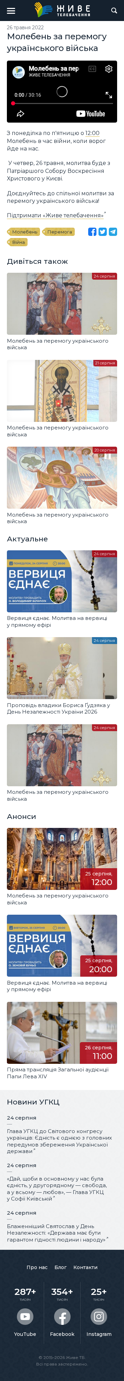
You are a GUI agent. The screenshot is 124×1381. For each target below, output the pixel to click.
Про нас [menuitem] (37, 1267)
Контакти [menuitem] (85, 1267)
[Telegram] (113, 232)
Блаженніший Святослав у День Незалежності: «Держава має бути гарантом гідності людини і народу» (56, 1233)
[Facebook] (92, 232)
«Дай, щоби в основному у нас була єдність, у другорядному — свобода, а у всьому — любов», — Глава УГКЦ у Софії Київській (57, 1188)
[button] (11, 10)
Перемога (60, 232)
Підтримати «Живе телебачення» (55, 215)
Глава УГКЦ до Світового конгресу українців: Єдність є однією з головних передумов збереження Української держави (59, 1141)
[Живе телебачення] (62, 9)
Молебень (24, 232)
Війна (18, 242)
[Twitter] (103, 232)
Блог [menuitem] (60, 1267)
